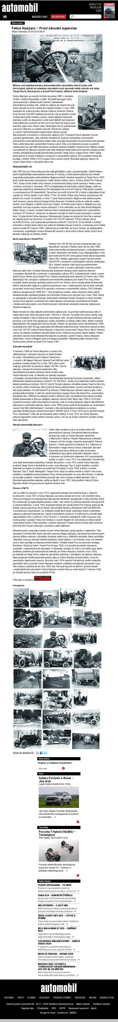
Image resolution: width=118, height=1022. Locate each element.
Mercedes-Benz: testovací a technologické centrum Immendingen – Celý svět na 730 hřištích (57, 966)
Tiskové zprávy (62, 997)
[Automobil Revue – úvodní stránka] (59, 988)
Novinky (9, 997)
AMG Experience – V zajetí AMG (53, 905)
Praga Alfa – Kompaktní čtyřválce (55, 895)
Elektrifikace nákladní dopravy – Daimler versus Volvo (59, 942)
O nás (98, 10)
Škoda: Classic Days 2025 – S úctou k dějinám (56, 917)
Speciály (44, 997)
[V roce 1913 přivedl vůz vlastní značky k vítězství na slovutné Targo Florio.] (80, 707)
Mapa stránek (83, 1004)
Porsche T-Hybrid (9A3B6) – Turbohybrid (57, 833)
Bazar (92, 997)
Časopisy (80, 997)
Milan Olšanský (19, 31)
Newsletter (95, 4)
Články (31, 997)
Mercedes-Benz (39, 16)
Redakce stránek (101, 1004)
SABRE (72, 1012)
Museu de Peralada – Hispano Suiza (55, 953)
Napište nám (27, 1008)
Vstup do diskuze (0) (23, 752)
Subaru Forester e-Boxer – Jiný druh (56, 779)
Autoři (94, 1008)
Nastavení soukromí (79, 1008)
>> (55, 817)
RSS (54, 1008)
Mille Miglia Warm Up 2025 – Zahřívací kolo (57, 929)
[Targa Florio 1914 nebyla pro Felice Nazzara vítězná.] (88, 667)
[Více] (78, 822)
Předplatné (95, 7)
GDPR (62, 1008)
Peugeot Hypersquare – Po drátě (54, 885)
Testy (20, 997)
